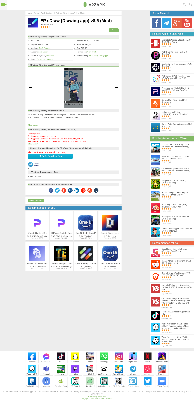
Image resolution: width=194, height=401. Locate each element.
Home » (30, 13)
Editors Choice (114, 391)
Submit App (147, 391)
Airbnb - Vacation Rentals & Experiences (147, 377)
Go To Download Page (52, 156)
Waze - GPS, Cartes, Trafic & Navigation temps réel (31, 377)
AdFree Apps (27, 391)
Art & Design (43, 52)
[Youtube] (187, 23)
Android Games (99, 391)
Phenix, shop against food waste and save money (133, 389)
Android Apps (86, 391)
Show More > (33, 125)
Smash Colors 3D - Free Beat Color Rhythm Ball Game (162, 365)
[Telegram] (166, 23)
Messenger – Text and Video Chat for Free (46, 364)
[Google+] (177, 23)
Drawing (37, 176)
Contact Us (135, 391)
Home (5, 391)
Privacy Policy (185, 391)
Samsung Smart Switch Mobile (46, 388)
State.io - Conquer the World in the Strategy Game (162, 377)
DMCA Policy (97, 394)
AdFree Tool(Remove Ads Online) (64, 391)
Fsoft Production (45, 48)
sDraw (30, 176)
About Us (125, 391)
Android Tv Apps (42, 391)
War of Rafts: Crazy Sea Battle (118, 376)
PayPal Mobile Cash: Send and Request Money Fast (32, 389)
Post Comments (36, 201)
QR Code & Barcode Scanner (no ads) (75, 389)
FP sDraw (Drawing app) (98, 56)
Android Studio (171, 391)
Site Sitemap (158, 391)
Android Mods (15, 391)
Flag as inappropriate (45, 59)
